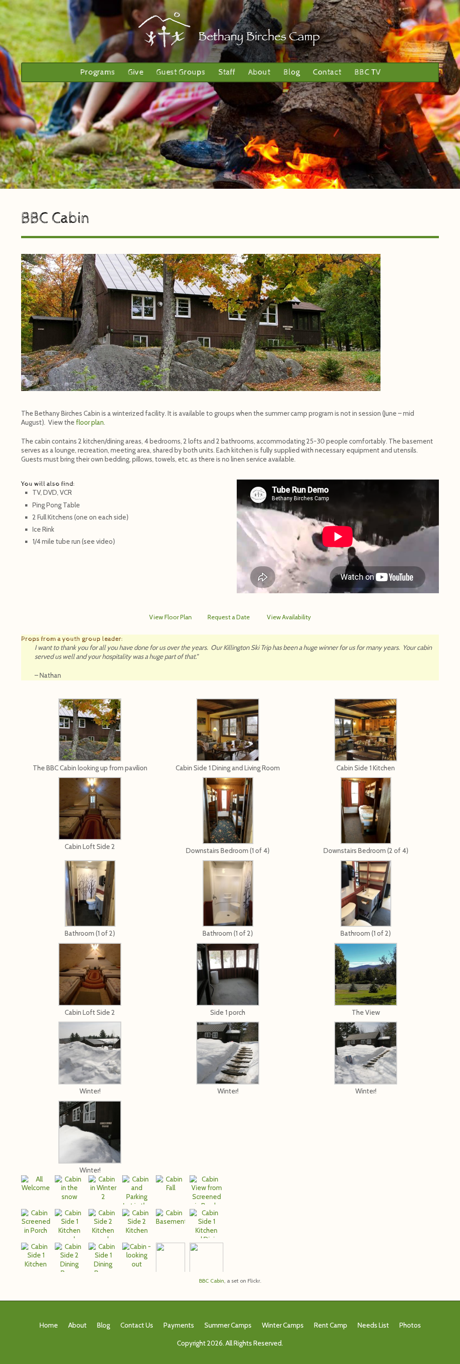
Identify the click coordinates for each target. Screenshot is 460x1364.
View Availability (289, 617)
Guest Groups (180, 72)
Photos (410, 1325)
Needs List (373, 1325)
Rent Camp (330, 1325)
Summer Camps (228, 1325)
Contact (327, 72)
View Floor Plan (170, 617)
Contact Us (136, 1325)
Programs (97, 72)
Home (49, 1325)
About (259, 72)
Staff (226, 72)
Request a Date (229, 617)
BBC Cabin (211, 1280)
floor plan (90, 422)
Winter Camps (283, 1325)
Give (135, 72)
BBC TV (367, 72)
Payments (179, 1325)
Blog (291, 72)
